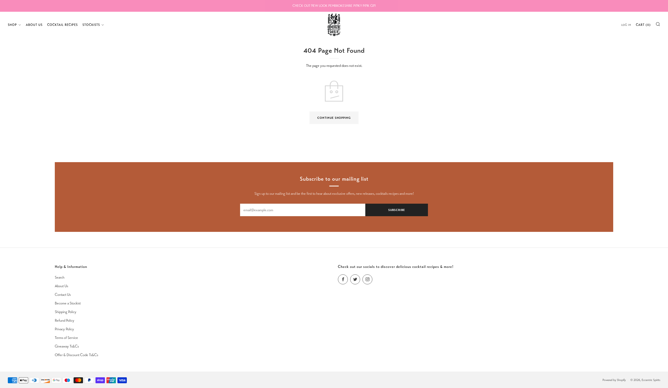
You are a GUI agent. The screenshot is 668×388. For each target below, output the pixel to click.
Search (59, 277)
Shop (12, 25)
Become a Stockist (68, 303)
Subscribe (396, 210)
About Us (34, 25)
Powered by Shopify (614, 380)
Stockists (91, 25)
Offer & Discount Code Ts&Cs (76, 355)
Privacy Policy (64, 329)
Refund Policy (64, 320)
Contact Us (63, 294)
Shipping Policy (65, 312)
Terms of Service (66, 338)
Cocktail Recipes (62, 25)
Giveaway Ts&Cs (67, 346)
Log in (626, 25)
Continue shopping (334, 118)
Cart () (643, 25)
